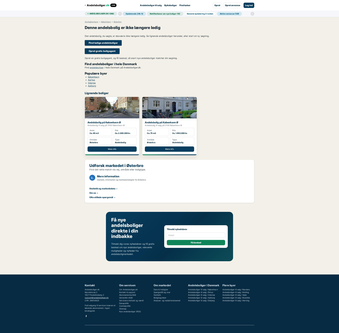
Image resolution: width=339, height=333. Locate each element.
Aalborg (92, 85)
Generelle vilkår (126, 298)
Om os (92, 193)
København (106, 22)
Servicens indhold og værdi (131, 300)
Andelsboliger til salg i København (203, 289)
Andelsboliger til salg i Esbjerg (201, 300)
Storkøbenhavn (91, 22)
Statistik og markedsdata (102, 188)
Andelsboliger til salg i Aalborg (201, 298)
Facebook (86, 316)
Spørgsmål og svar (162, 292)
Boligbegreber (160, 298)
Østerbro (118, 22)
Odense (92, 83)
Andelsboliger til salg (151, 5)
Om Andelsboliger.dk (128, 289)
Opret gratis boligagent (102, 51)
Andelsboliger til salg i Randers (236, 289)
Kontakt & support (127, 292)
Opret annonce (232, 5)
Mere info (112, 149)
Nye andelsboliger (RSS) (130, 311)
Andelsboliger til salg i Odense (201, 295)
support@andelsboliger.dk (97, 298)
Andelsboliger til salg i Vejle (234, 295)
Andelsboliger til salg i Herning (235, 300)
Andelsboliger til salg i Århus (200, 292)
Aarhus (91, 80)
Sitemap (122, 309)
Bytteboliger (170, 5)
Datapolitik (124, 303)
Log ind (249, 5)
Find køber (184, 5)
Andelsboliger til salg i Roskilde (236, 298)
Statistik (157, 295)
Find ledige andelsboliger (103, 42)
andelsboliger (97, 67)
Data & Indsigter (161, 289)
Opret (217, 5)
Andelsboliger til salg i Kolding (235, 292)
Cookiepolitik (125, 306)
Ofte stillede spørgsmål (101, 197)
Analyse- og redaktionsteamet (167, 300)
